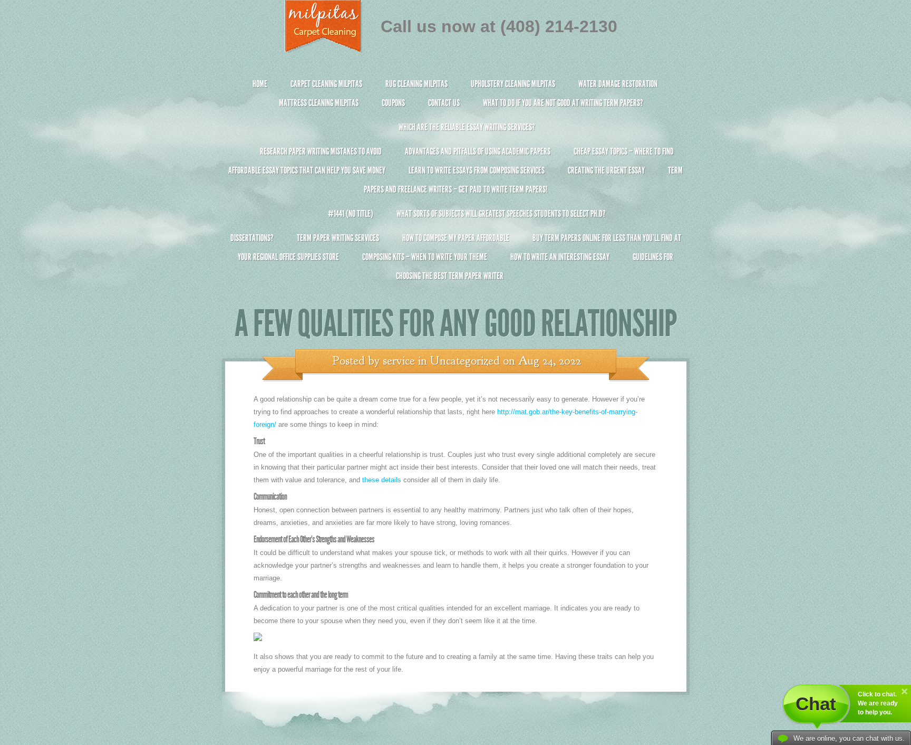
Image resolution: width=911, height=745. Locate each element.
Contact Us (444, 103)
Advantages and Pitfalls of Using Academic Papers (477, 151)
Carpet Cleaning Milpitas (326, 84)
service (399, 361)
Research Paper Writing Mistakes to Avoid (321, 151)
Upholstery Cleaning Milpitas (513, 84)
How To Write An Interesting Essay (559, 257)
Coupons (393, 103)
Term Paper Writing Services (338, 238)
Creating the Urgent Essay (606, 170)
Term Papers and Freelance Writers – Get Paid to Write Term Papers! (523, 180)
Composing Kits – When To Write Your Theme (424, 257)
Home (260, 84)
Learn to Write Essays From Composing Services (477, 170)
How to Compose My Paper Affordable (455, 238)
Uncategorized (465, 361)
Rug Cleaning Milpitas (416, 84)
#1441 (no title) (350, 213)
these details (381, 480)
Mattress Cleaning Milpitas (318, 103)
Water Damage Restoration (617, 84)
